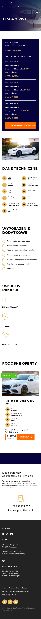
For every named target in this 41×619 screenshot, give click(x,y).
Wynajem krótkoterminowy (19, 591)
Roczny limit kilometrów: (17, 69)
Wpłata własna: (12, 65)
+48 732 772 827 (20, 506)
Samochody (26, 588)
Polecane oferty (14, 588)
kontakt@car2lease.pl (20, 510)
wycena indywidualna (18, 125)
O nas (4, 588)
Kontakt (5, 591)
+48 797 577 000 (16, 551)
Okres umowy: (11, 62)
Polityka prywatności (9, 595)
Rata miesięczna (11, 72)
